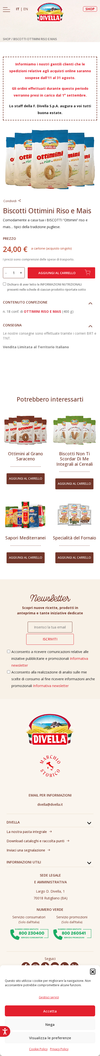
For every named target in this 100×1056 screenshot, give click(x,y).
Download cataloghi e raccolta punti (35, 841)
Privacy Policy (59, 1049)
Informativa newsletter (51, 685)
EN (25, 9)
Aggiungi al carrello (56, 273)
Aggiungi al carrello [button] (25, 478)
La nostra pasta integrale (27, 831)
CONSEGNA (12, 325)
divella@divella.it (50, 804)
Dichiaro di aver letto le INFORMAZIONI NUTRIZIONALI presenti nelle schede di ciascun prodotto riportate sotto (46, 287)
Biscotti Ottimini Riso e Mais (35, 39)
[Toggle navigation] (6, 9)
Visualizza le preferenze (50, 1037)
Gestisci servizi (49, 997)
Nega (50, 1024)
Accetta (50, 1011)
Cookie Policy (38, 1049)
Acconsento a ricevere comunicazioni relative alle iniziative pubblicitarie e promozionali (50, 658)
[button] (92, 971)
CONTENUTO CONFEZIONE (25, 302)
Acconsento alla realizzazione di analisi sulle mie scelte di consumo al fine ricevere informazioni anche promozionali (53, 679)
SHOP (90, 9)
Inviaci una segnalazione (26, 850)
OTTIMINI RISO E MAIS (42, 311)
